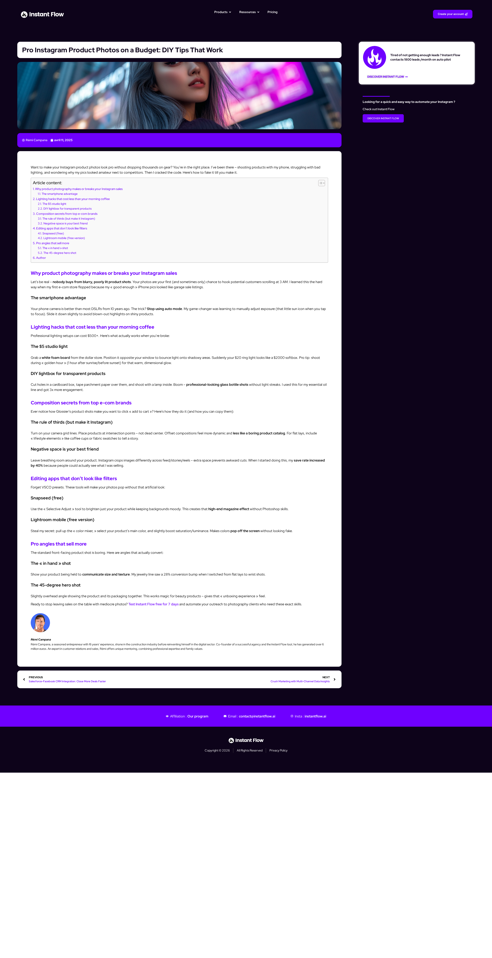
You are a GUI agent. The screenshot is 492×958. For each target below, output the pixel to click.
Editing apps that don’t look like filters (61, 228)
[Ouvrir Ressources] (258, 12)
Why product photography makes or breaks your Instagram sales (79, 189)
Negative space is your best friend (65, 223)
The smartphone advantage (60, 194)
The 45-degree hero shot (59, 253)
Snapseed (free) (53, 233)
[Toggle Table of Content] (319, 183)
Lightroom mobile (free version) (64, 238)
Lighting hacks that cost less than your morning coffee (73, 199)
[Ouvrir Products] (230, 12)
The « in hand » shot (55, 248)
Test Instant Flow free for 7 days (153, 604)
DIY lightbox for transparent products (67, 208)
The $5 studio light (54, 204)
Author (41, 258)
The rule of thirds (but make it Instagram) (68, 218)
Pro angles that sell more (52, 243)
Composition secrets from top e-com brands (66, 214)
